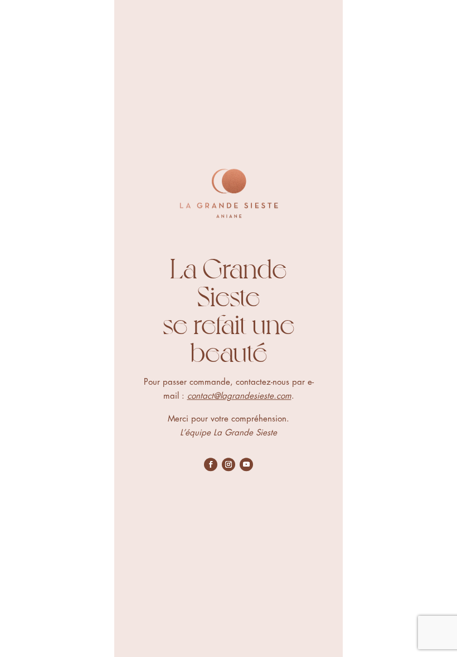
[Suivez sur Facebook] (210, 464)
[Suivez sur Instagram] (228, 464)
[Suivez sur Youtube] (246, 464)
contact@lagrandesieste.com (239, 396)
